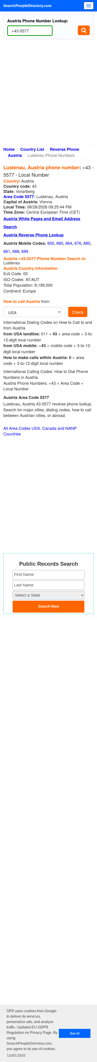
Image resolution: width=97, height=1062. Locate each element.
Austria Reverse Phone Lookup (33, 235)
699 (24, 251)
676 (77, 243)
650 (50, 243)
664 (68, 243)
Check (77, 312)
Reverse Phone (64, 149)
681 (6, 251)
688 (15, 251)
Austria (15, 155)
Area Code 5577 (18, 196)
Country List (32, 149)
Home (9, 149)
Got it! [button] (75, 1033)
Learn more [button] (16, 1055)
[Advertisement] (48, 93)
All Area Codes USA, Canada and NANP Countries (40, 431)
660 (59, 243)
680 (86, 243)
